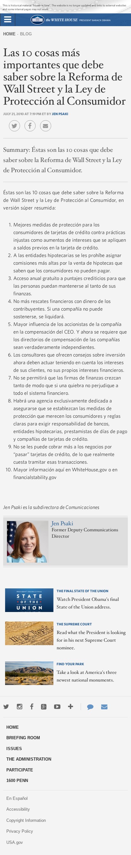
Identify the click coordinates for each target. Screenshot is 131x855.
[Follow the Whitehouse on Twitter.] (6, 706)
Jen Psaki (60, 114)
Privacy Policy (19, 831)
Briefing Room (23, 737)
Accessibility (18, 809)
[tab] (8, 19)
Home (9, 34)
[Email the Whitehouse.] (104, 706)
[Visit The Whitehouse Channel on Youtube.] (57, 706)
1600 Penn (17, 780)
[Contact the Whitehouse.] (87, 706)
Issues (14, 748)
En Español (17, 798)
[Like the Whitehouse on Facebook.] (31, 706)
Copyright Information (26, 820)
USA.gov (14, 842)
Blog (26, 34)
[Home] (70, 23)
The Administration (28, 759)
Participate (19, 770)
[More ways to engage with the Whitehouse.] (70, 706)
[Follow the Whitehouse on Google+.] (43, 706)
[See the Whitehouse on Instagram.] (19, 706)
